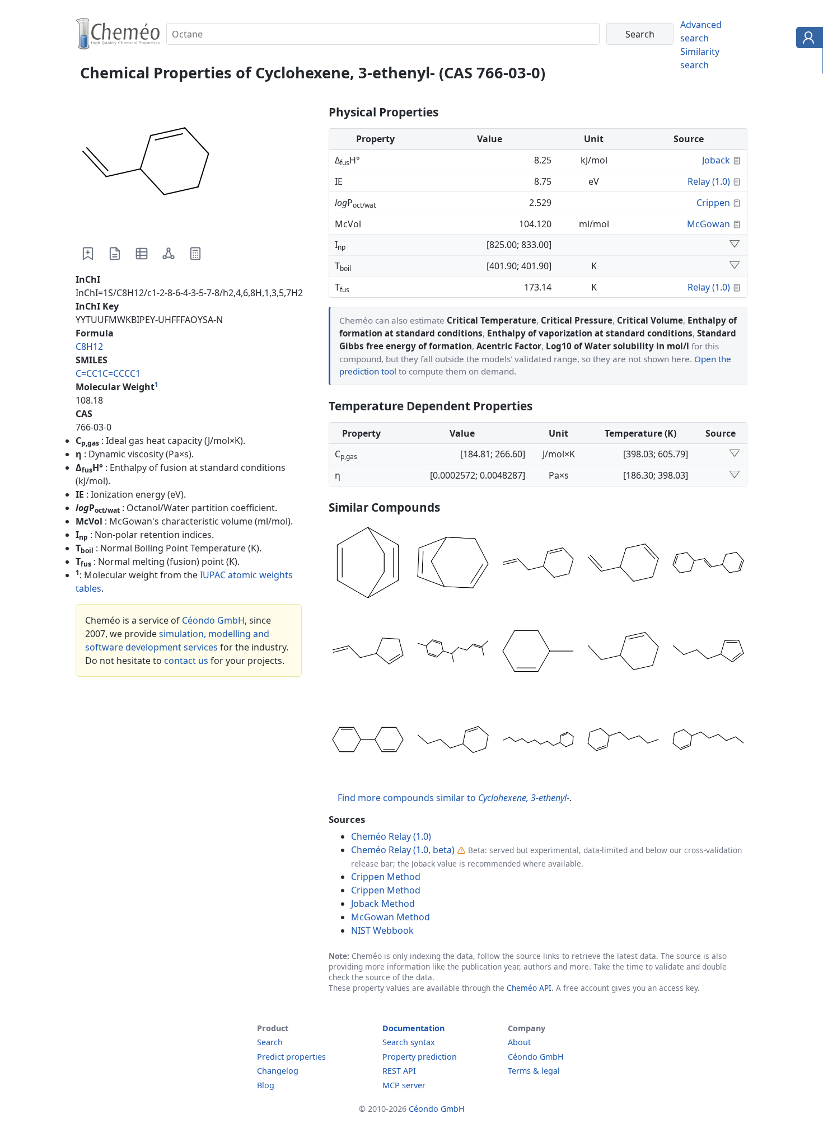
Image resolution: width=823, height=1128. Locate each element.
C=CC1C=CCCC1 (108, 373)
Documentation (413, 1028)
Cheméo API (529, 987)
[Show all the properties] (734, 244)
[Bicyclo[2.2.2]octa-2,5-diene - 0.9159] (368, 564)
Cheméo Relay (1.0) (391, 836)
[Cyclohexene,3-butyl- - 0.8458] (453, 741)
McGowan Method (390, 917)
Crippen (713, 202)
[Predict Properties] (195, 253)
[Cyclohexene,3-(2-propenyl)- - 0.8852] (538, 564)
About (519, 1042)
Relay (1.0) (709, 181)
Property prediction (419, 1056)
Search (270, 1042)
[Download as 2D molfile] (168, 253)
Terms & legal (534, 1070)
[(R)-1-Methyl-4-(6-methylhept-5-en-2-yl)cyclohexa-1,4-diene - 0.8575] (453, 653)
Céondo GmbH (213, 620)
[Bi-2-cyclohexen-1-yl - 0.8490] (368, 741)
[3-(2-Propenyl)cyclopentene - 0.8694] (368, 653)
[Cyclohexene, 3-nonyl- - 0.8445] (538, 741)
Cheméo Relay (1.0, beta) (403, 850)
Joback (716, 160)
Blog (265, 1085)
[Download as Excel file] (141, 253)
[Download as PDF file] (114, 253)
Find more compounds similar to (453, 798)
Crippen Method (385, 876)
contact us (186, 660)
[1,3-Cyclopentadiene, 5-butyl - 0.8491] (708, 653)
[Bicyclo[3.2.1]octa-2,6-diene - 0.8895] (453, 564)
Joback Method (383, 903)
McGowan (708, 224)
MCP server (403, 1085)
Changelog (277, 1070)
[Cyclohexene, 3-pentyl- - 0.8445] (623, 741)
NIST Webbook (382, 930)
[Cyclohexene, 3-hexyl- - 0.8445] (708, 741)
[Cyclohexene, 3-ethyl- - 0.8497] (623, 653)
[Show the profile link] (807, 39)
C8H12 (89, 346)
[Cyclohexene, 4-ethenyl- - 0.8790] (623, 564)
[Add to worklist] (88, 253)
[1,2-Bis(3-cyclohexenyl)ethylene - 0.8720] (708, 564)
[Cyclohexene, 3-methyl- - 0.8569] (538, 653)
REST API (399, 1070)
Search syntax (408, 1042)
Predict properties (291, 1056)
